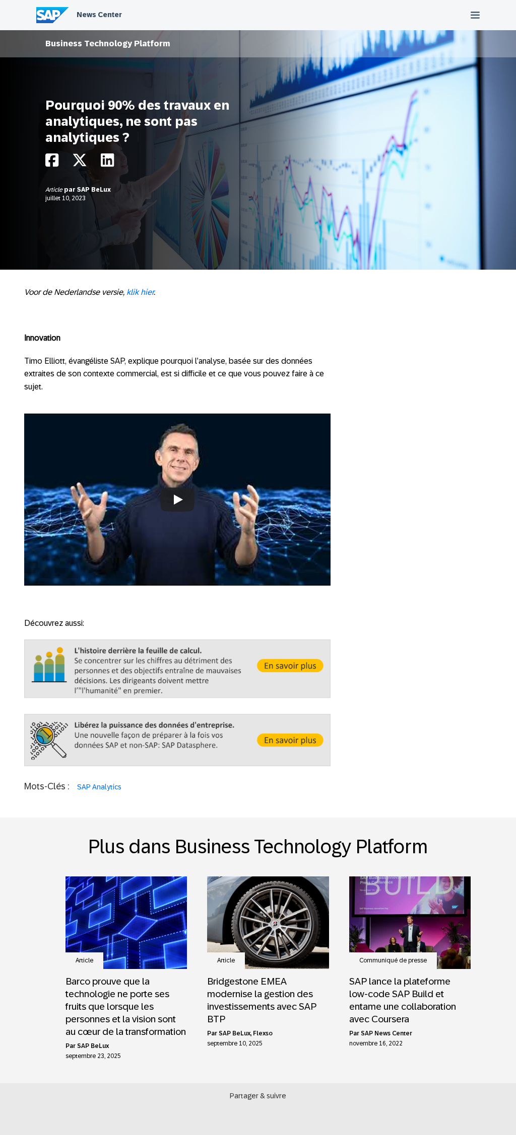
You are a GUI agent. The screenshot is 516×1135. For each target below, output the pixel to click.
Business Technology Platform (107, 43)
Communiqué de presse (393, 960)
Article (54, 189)
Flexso (263, 1033)
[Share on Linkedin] (107, 162)
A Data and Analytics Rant (177, 470)
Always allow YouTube (177, 530)
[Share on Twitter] (79, 162)
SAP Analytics (99, 787)
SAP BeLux (94, 189)
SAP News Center (386, 1033)
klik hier (140, 292)
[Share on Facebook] (51, 162)
